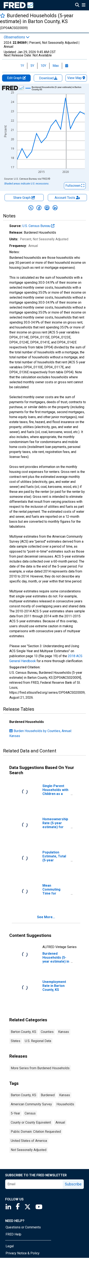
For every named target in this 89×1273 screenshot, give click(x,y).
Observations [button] (15, 37)
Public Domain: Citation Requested (36, 1132)
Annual (60, 1122)
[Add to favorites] (2, 15)
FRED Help (13, 1234)
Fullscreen (73, 186)
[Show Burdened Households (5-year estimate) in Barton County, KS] (60, 88)
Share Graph (22, 198)
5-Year (15, 1113)
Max (56, 66)
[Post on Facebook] (38, 207)
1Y (22, 66)
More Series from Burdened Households (40, 1068)
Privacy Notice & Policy (23, 1253)
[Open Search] (77, 5)
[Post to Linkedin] (55, 207)
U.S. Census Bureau (36, 226)
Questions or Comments (23, 1227)
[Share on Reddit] (46, 207)
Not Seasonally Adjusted (28, 1150)
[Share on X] (30, 207)
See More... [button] (46, 917)
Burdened (48, 1095)
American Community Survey (31, 1104)
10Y (43, 66)
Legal (10, 1246)
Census (30, 1113)
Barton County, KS (23, 1032)
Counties (47, 1032)
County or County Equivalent (31, 1122)
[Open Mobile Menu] (83, 5)
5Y (32, 66)
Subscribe (73, 1184)
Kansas (63, 1032)
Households (65, 1104)
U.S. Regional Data (38, 1041)
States (15, 1041)
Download (46, 78)
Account (65, 198)
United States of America (29, 1141)
